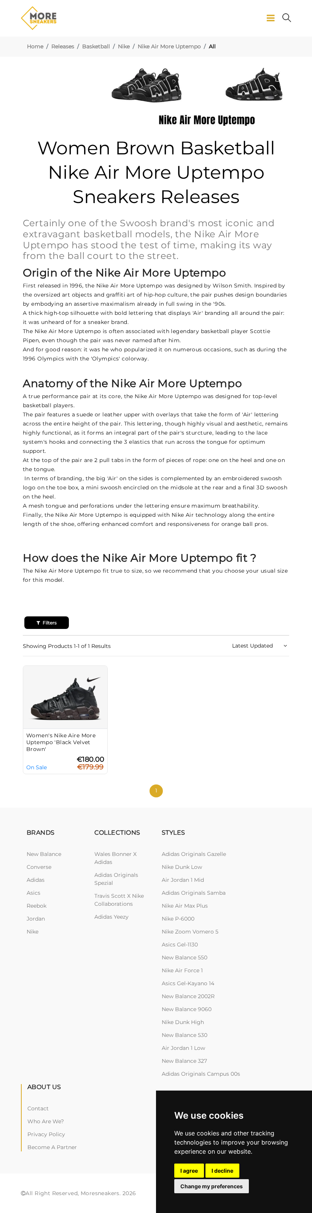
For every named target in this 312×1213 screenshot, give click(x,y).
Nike (124, 46)
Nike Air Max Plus (185, 905)
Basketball (96, 46)
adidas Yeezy (111, 916)
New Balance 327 (184, 1060)
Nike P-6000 (178, 918)
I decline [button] (222, 1170)
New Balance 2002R (188, 996)
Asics (33, 892)
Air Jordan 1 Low (183, 1048)
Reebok (36, 905)
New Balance (44, 854)
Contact (38, 1108)
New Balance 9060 (187, 1009)
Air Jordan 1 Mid (183, 879)
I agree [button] (189, 1170)
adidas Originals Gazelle (194, 854)
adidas (36, 879)
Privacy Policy (46, 1134)
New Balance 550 (184, 957)
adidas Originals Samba (194, 892)
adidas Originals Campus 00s (201, 1073)
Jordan (36, 918)
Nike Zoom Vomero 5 (190, 931)
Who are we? (45, 1121)
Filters (49, 623)
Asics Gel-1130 (180, 944)
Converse (39, 867)
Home (35, 46)
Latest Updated (253, 646)
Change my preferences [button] (211, 1186)
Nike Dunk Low (182, 867)
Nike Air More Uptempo (169, 46)
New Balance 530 (184, 1035)
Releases (62, 46)
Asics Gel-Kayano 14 (188, 983)
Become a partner (52, 1147)
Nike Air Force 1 (182, 970)
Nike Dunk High (183, 1022)
